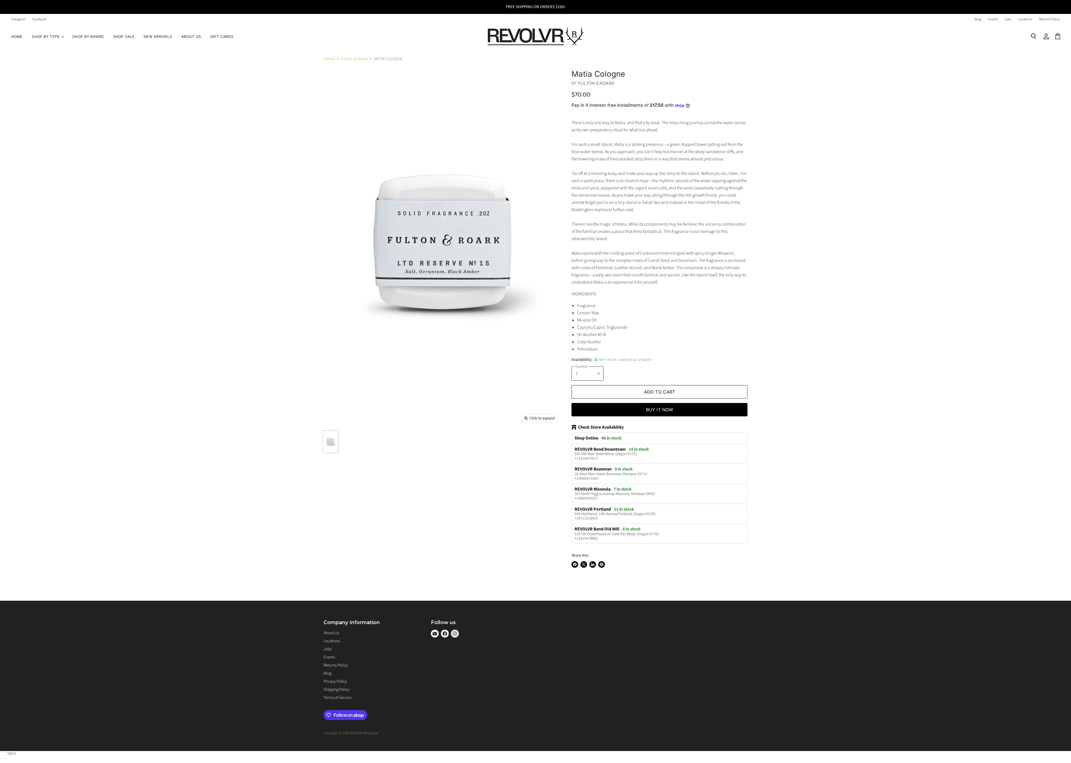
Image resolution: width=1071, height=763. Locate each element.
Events (993, 19)
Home (17, 36)
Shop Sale (123, 36)
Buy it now (659, 409)
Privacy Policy (335, 681)
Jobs (1007, 19)
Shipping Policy (336, 689)
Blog (977, 19)
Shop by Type (46, 36)
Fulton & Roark (354, 58)
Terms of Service (337, 698)
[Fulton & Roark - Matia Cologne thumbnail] (330, 442)
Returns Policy (1049, 19)
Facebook (39, 19)
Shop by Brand (88, 36)
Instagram (18, 19)
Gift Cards (221, 36)
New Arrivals (158, 36)
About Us (191, 36)
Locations (1025, 19)
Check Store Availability (601, 427)
